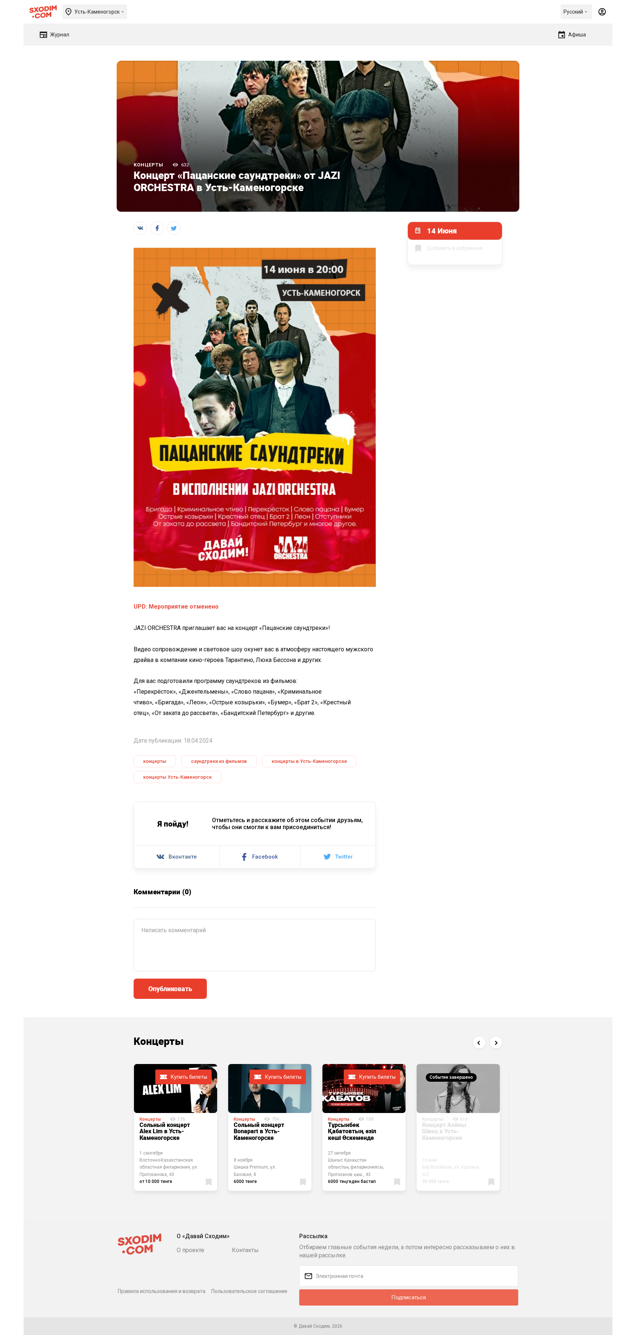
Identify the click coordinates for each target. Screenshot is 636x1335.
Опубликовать (170, 988)
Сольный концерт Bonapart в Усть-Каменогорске (259, 1131)
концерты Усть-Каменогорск (177, 777)
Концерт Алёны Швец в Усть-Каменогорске (444, 1131)
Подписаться (408, 1297)
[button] (479, 1042)
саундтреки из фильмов (219, 761)
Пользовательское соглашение (249, 1291)
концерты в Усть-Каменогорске (309, 761)
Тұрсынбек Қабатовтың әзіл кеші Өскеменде (352, 1131)
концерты (154, 761)
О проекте (190, 1250)
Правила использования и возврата (161, 1291)
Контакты (245, 1250)
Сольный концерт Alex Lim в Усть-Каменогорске (164, 1131)
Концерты (148, 165)
